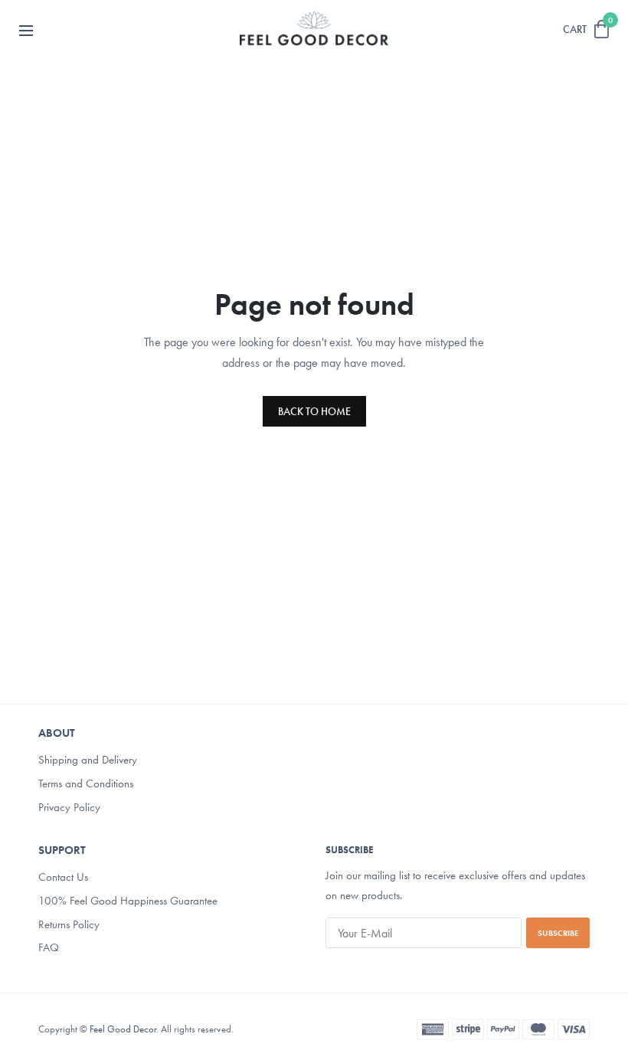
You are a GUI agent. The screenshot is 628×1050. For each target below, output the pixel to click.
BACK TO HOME (314, 411)
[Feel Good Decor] (314, 29)
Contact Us (63, 877)
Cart (575, 29)
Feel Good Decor (123, 1028)
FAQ (48, 947)
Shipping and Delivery (87, 759)
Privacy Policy (69, 806)
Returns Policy (69, 923)
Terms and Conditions (85, 783)
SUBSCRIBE (558, 932)
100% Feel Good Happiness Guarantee (128, 900)
